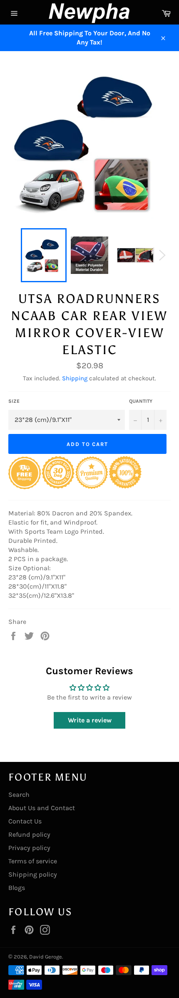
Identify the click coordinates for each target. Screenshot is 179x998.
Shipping (74, 378)
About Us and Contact (41, 808)
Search (19, 794)
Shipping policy (32, 874)
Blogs (16, 888)
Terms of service (32, 861)
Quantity (140, 401)
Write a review (90, 720)
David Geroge (45, 957)
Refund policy (29, 834)
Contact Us (25, 821)
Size (14, 401)
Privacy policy (29, 848)
